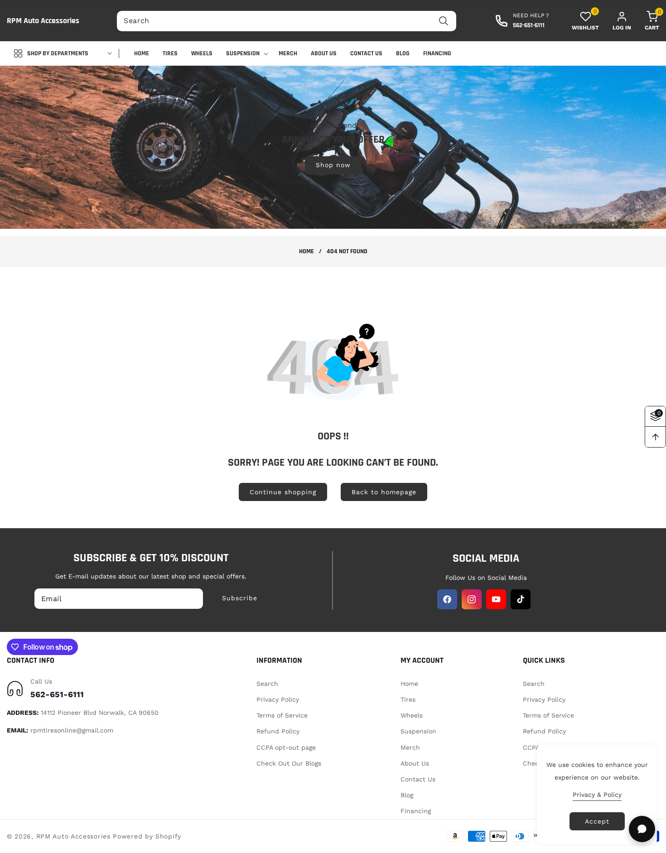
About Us (415, 763)
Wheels (412, 715)
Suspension (418, 731)
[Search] (443, 21)
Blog (407, 795)
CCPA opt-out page (286, 747)
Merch (410, 747)
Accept (597, 821)
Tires (408, 699)
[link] (333, 146)
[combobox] (286, 21)
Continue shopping (283, 492)
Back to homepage (384, 492)
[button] (645, 21)
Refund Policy (277, 731)
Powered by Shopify (147, 836)
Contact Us (418, 779)
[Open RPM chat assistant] (642, 829)
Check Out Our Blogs (288, 763)
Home (306, 251)
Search (267, 683)
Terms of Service (282, 715)
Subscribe (239, 598)
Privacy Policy (277, 699)
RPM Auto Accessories (73, 836)
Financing (416, 810)
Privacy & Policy (597, 794)
